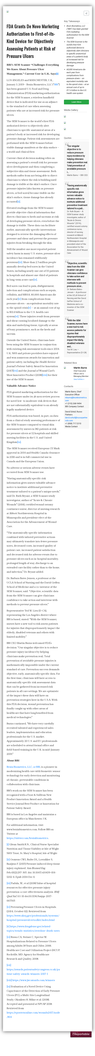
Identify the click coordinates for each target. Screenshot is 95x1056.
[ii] (18, 201)
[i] (8, 844)
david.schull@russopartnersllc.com (76, 419)
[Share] (86, 13)
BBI (56, 84)
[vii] (15, 370)
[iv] (35, 279)
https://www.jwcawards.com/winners (33, 980)
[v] (29, 307)
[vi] (16, 316)
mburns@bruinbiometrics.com (76, 399)
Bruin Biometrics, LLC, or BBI (23, 766)
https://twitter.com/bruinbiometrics (27, 838)
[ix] (19, 442)
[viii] (44, 375)
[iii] (20, 262)
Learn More (76, 102)
